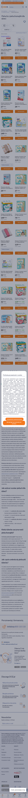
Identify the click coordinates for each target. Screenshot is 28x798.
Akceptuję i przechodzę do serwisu (14, 422)
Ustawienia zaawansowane (14, 419)
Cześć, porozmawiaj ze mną (18, 790)
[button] (25, 788)
